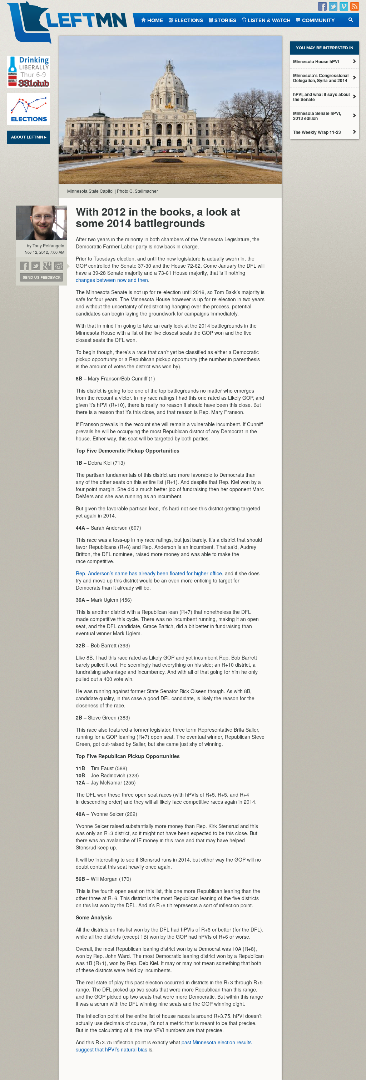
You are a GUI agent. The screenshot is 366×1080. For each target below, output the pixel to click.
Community (318, 19)
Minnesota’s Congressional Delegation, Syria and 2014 (320, 78)
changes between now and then (112, 279)
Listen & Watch (269, 19)
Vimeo (344, 6)
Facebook (322, 6)
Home (155, 19)
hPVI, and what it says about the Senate (321, 96)
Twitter (333, 6)
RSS (354, 6)
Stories (225, 19)
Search (350, 19)
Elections (188, 19)
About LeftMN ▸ (28, 137)
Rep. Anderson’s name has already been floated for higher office (149, 573)
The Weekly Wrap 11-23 (317, 132)
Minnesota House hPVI (316, 61)
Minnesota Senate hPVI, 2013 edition (317, 115)
